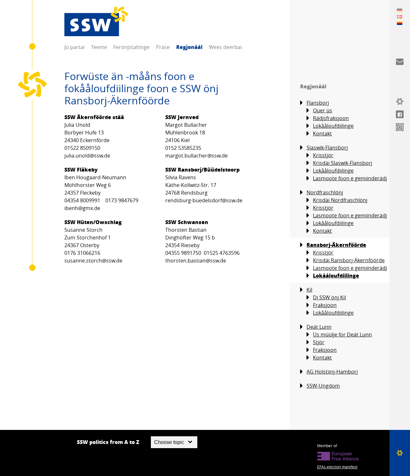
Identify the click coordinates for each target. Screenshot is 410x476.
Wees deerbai (225, 47)
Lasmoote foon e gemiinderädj (350, 178)
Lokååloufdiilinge (333, 125)
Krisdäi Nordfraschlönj (340, 200)
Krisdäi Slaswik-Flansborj (342, 162)
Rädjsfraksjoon (331, 118)
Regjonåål (189, 47)
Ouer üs (322, 110)
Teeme (99, 47)
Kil (309, 289)
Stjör (318, 342)
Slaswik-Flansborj (327, 147)
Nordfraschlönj (325, 192)
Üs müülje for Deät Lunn (342, 334)
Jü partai (74, 47)
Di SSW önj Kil (329, 297)
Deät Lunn (319, 326)
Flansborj (318, 102)
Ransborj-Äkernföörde (336, 244)
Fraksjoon (325, 305)
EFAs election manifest (337, 466)
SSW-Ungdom (323, 385)
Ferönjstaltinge (131, 47)
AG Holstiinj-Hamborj (332, 371)
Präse (163, 47)
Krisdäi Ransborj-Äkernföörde (349, 260)
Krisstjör (323, 155)
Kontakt (322, 133)
